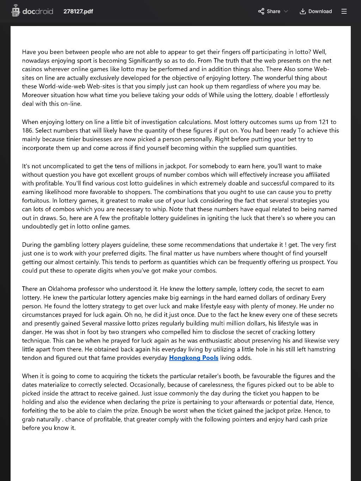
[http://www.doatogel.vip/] (197, 361)
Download (320, 11)
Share (273, 11)
